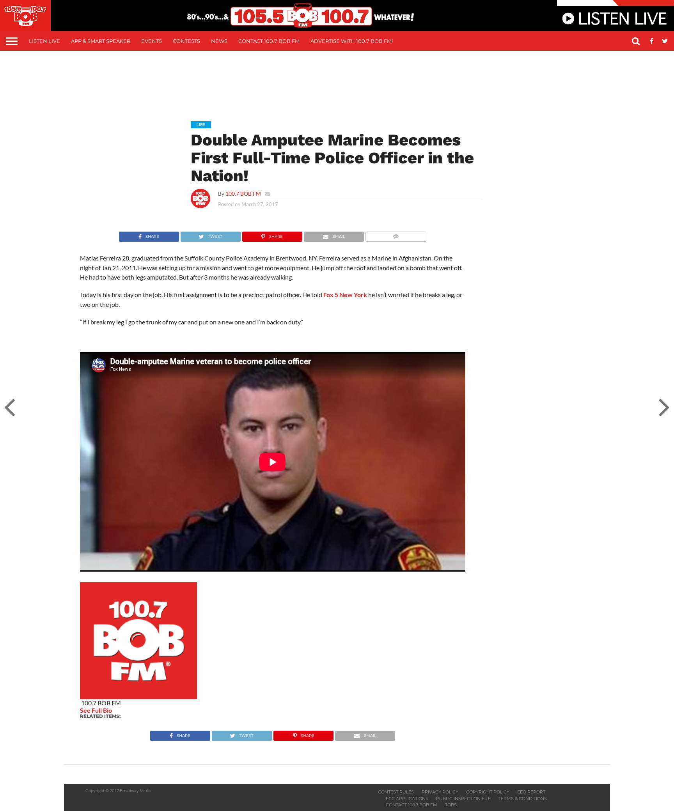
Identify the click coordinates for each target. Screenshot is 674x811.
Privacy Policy (440, 792)
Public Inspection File (463, 798)
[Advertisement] (337, 80)
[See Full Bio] (116, 710)
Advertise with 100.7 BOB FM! (351, 41)
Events (151, 41)
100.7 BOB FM (243, 193)
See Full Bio (96, 710)
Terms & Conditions (522, 798)
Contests (186, 41)
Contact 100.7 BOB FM (269, 41)
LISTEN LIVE (44, 41)
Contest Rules (396, 792)
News (219, 41)
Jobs (451, 804)
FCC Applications (407, 798)
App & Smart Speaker (100, 41)
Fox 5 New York (345, 294)
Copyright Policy (487, 792)
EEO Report (531, 792)
